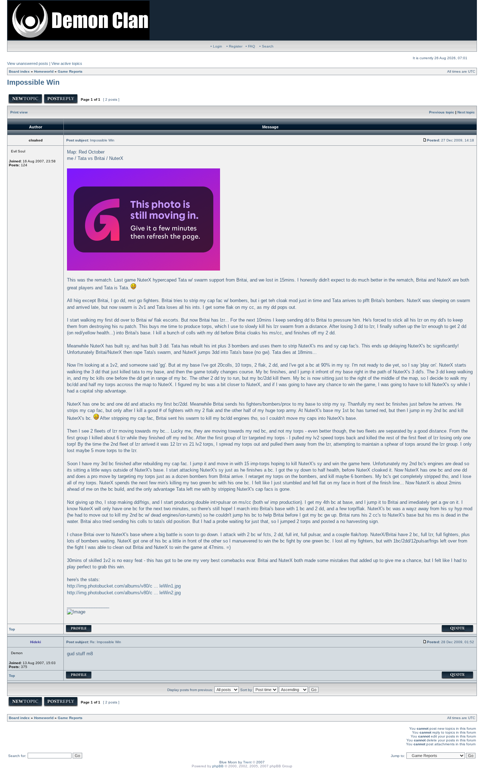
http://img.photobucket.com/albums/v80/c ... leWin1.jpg (124, 586)
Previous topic (441, 112)
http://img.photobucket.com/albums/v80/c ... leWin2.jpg (124, 592)
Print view (19, 112)
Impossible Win (33, 82)
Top (12, 629)
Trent (247, 762)
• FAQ (250, 46)
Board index (19, 71)
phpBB (218, 766)
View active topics (66, 63)
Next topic (466, 112)
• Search (266, 46)
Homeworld (44, 71)
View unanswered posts (27, 63)
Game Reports (70, 71)
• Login (216, 46)
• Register (234, 46)
